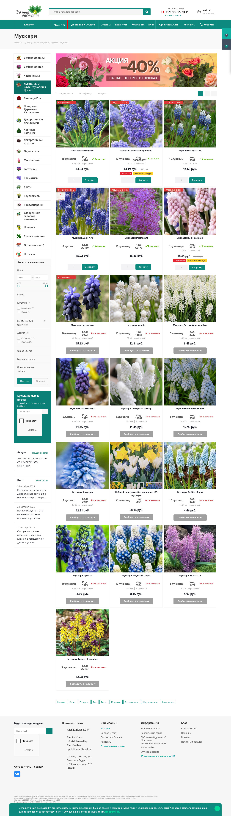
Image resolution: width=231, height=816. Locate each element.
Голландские (168, 702)
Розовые (61, 702)
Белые (104, 702)
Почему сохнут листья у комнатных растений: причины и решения (30, 514)
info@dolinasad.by (77, 741)
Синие (72, 702)
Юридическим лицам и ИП (158, 756)
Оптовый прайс (150, 751)
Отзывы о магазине (113, 746)
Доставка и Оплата (111, 737)
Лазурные (84, 702)
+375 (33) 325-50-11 (78, 730)
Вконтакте (17, 774)
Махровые (116, 702)
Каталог (105, 728)
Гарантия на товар (151, 732)
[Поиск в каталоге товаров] (147, 11)
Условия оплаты (150, 728)
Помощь (186, 732)
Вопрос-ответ (189, 728)
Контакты (106, 741)
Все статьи (42, 480)
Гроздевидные (131, 702)
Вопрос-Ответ (108, 732)
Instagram (33, 774)
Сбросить (40, 381)
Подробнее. (112, 811)
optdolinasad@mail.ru (79, 749)
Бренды (185, 737)
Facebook (25, 774)
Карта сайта (147, 747)
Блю (95, 702)
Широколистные (150, 702)
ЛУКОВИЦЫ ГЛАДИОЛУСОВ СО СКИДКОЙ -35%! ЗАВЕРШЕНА (32, 462)
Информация (150, 723)
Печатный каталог (191, 741)
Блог (184, 723)
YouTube (41, 774)
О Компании (109, 723)
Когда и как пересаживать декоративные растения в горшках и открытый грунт (31, 493)
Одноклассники (17, 782)
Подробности (40, 452)
